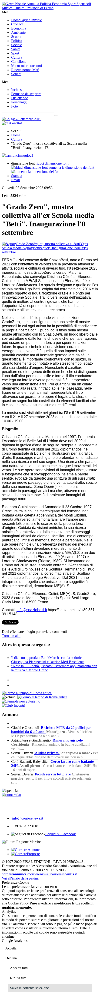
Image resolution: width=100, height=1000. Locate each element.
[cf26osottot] (12, 123)
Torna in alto (11, 636)
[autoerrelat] (11, 795)
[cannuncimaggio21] (17, 155)
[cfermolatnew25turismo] (21, 701)
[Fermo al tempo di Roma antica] (27, 693)
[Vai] (56, 115)
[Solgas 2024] (21, 119)
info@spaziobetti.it (32, 610)
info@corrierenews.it (27, 818)
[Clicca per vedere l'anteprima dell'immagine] (50, 252)
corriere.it (15, 874)
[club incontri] (13, 705)
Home (15, 135)
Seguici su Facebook (60, 834)
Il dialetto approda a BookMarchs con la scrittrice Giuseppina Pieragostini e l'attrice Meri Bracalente (47, 660)
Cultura (16, 139)
